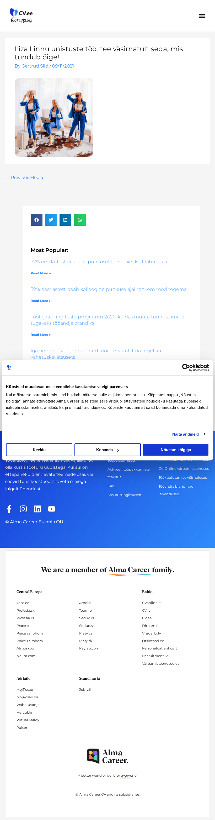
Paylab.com (89, 648)
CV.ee (147, 618)
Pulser (22, 727)
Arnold (85, 603)
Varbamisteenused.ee (161, 663)
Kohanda (104, 449)
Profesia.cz (26, 618)
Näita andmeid (185, 434)
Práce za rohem (30, 641)
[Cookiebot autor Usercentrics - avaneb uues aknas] (186, 368)
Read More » (41, 273)
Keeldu (39, 449)
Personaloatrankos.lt (159, 648)
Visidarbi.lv (151, 633)
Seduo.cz (87, 618)
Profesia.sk (26, 610)
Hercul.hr (25, 712)
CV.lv (146, 610)
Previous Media (24, 177)
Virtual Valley (28, 720)
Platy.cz (85, 633)
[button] (202, 16)
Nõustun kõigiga (176, 449)
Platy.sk (85, 641)
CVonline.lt (151, 603)
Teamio (85, 610)
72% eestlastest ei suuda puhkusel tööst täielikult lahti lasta (99, 262)
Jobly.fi (85, 689)
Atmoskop (25, 648)
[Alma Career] (107, 756)
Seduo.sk (87, 625)
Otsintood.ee (153, 641)
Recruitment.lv (155, 656)
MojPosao (25, 689)
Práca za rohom (30, 633)
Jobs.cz (23, 603)
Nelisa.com (26, 656)
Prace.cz (23, 625)
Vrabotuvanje (28, 705)
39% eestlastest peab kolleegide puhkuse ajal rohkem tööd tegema (109, 289)
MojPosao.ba (27, 697)
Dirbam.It (150, 625)
